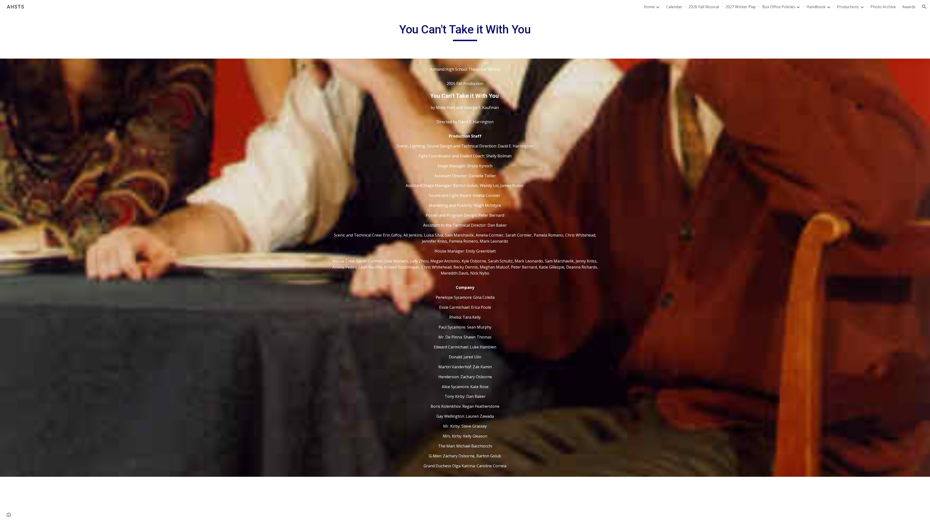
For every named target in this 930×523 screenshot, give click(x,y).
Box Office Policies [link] (778, 6)
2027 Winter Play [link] (740, 6)
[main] (465, 31)
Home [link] (649, 6)
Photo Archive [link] (883, 6)
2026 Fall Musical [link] (704, 6)
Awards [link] (908, 6)
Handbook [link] (816, 6)
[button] (924, 7)
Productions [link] (848, 6)
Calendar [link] (674, 6)
